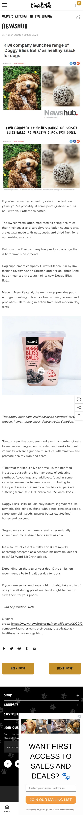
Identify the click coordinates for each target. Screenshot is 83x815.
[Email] (34, 648)
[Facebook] (4, 648)
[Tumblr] (27, 648)
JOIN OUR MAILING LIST (51, 800)
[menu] (4, 5)
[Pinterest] (19, 648)
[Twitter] (11, 648)
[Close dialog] (79, 717)
